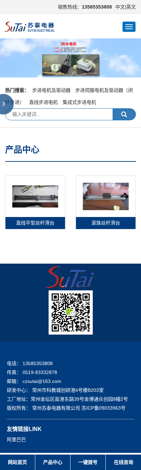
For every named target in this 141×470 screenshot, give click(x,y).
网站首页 (17, 462)
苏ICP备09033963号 (103, 408)
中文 (120, 7)
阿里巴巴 (16, 439)
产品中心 (52, 462)
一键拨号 (88, 462)
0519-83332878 (40, 372)
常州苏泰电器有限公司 (56, 408)
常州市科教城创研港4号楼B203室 (68, 390)
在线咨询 (123, 462)
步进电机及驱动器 (51, 90)
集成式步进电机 (79, 102)
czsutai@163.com (42, 381)
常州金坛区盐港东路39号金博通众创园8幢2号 (79, 399)
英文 (131, 7)
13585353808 (38, 363)
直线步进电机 (43, 102)
